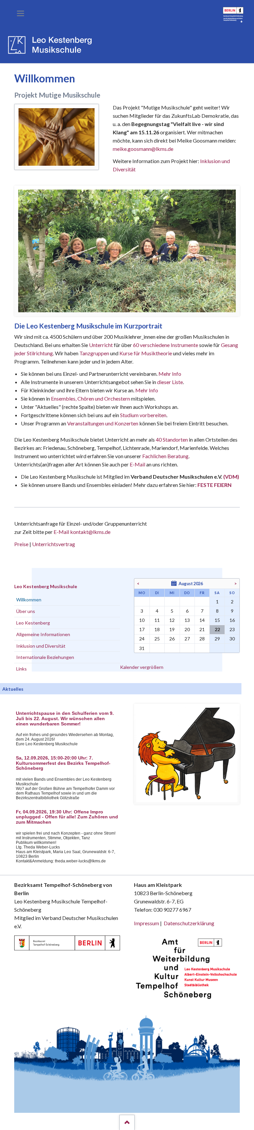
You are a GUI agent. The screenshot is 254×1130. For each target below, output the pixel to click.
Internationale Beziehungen (45, 657)
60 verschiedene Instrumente (165, 345)
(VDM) (231, 476)
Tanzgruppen (94, 353)
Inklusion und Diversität (40, 646)
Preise (21, 544)
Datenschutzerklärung (189, 923)
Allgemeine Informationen (43, 634)
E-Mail (137, 464)
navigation (20, 13)
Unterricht (101, 345)
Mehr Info (169, 373)
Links (21, 669)
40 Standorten (172, 439)
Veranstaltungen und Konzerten (102, 423)
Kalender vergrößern (141, 667)
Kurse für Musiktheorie (145, 353)
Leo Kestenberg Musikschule (45, 586)
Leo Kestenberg (33, 623)
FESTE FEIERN (214, 485)
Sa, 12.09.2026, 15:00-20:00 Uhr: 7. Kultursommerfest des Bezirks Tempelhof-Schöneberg (63, 763)
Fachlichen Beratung (165, 456)
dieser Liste (170, 382)
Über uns (25, 611)
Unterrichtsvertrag (53, 544)
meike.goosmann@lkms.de (143, 149)
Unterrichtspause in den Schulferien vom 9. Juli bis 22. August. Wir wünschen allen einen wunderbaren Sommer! (65, 718)
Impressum (146, 923)
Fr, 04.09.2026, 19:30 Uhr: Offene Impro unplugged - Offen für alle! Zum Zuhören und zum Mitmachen (67, 817)
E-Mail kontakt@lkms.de (81, 532)
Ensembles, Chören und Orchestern (90, 398)
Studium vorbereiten (143, 415)
